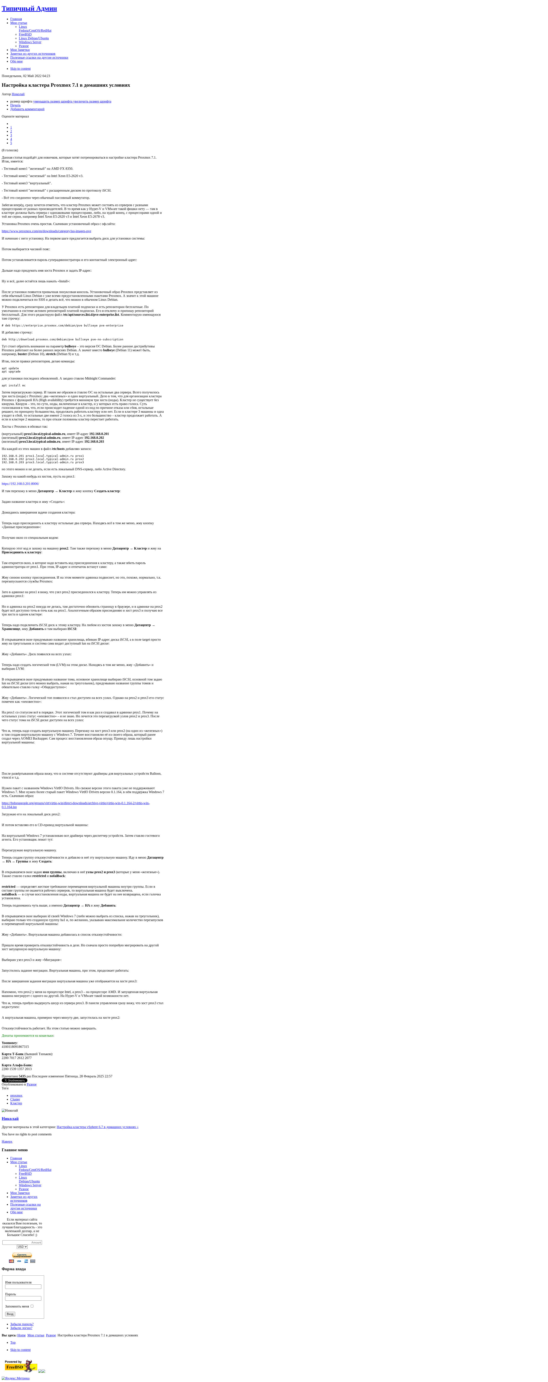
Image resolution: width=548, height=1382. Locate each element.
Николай (18, 94)
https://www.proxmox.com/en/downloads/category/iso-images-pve (46, 231)
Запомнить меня (17, 1306)
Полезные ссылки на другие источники (25, 1206)
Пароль (10, 1294)
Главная (16, 1158)
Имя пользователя (18, 1282)
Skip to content (20, 68)
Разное (32, 1084)
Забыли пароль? (22, 1324)
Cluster (15, 1099)
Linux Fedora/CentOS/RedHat (35, 1168)
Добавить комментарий (27, 109)
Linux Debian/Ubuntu (29, 1179)
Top (13, 1342)
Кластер (16, 1103)
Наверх (7, 1141)
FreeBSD (25, 1173)
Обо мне (16, 1212)
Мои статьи (18, 1162)
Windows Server (30, 1185)
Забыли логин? (21, 1328)
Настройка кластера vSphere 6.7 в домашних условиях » (97, 1127)
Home (21, 1335)
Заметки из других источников (23, 1198)
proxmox (16, 1095)
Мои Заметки (20, 1193)
